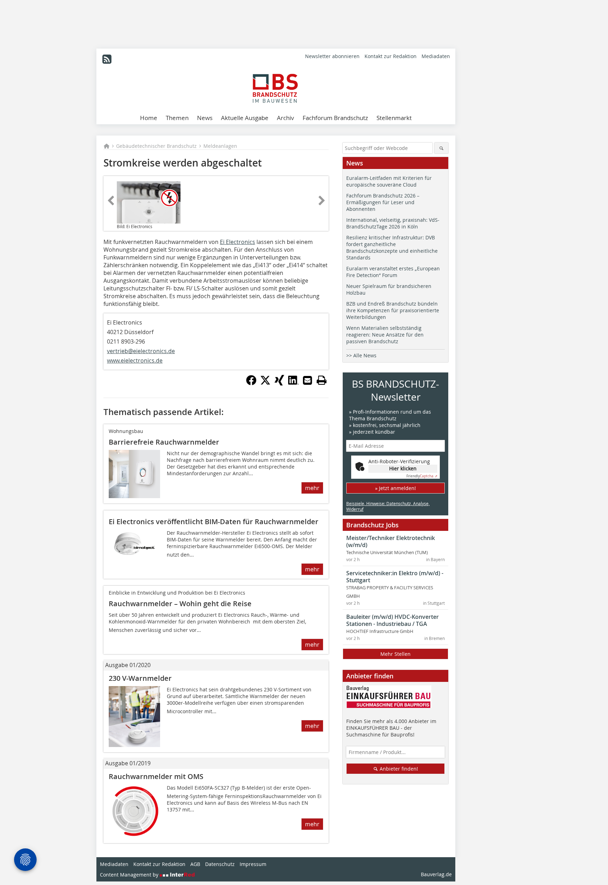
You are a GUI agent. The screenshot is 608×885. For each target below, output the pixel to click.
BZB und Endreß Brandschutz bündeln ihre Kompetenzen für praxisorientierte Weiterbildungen (392, 310)
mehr (312, 488)
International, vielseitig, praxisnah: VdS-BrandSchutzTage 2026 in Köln (392, 223)
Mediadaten (436, 56)
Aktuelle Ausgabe (244, 118)
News (205, 118)
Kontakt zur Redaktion (391, 56)
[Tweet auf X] (265, 383)
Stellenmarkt (394, 118)
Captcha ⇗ (421, 476)
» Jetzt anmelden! (395, 488)
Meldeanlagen (220, 146)
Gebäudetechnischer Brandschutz (156, 146)
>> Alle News (361, 355)
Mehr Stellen (395, 654)
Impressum (253, 864)
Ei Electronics (237, 242)
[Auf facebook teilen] (251, 383)
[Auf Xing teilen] (279, 383)
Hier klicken (403, 468)
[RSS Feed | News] (107, 59)
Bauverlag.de (436, 874)
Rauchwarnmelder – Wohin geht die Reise (180, 603)
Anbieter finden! (398, 768)
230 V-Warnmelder (140, 678)
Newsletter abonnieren (332, 56)
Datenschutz (220, 864)
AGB (195, 864)
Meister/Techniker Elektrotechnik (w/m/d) (390, 541)
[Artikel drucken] (322, 380)
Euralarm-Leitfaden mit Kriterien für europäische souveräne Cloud (389, 181)
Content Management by (130, 874)
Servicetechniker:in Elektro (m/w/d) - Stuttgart (394, 576)
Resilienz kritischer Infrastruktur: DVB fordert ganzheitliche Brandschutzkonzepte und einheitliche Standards (392, 247)
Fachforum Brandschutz (335, 118)
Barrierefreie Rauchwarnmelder (164, 442)
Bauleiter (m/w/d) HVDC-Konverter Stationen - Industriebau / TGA (392, 620)
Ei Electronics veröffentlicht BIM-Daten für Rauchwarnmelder (213, 521)
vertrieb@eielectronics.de (141, 351)
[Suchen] (441, 148)
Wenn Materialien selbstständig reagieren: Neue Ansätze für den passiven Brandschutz (385, 335)
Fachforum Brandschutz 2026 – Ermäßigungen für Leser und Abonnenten (382, 202)
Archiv (285, 118)
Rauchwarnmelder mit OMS (156, 776)
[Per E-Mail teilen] (307, 380)
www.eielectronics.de (135, 360)
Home (148, 118)
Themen (177, 118)
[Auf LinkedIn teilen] (293, 383)
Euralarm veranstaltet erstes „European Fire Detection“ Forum (393, 271)
